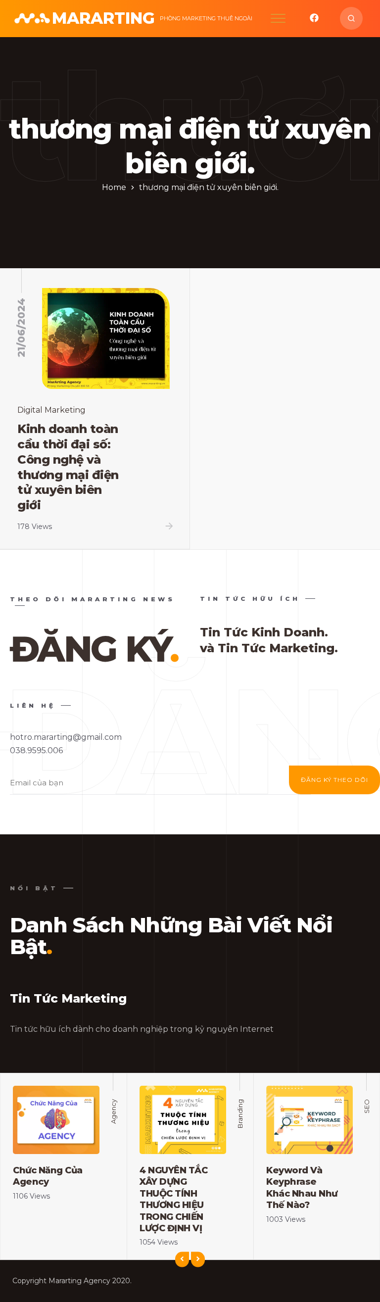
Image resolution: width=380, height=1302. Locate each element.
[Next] (198, 1259)
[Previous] (182, 1259)
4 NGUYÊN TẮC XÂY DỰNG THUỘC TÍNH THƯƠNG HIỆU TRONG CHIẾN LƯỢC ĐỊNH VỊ (173, 1199)
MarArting (103, 18)
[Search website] (351, 18)
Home (114, 187)
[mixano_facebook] (314, 20)
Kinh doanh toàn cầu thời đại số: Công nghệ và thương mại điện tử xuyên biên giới (68, 467)
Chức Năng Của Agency (48, 1176)
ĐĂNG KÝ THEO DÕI (334, 779)
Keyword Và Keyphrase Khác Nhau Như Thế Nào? (301, 1187)
